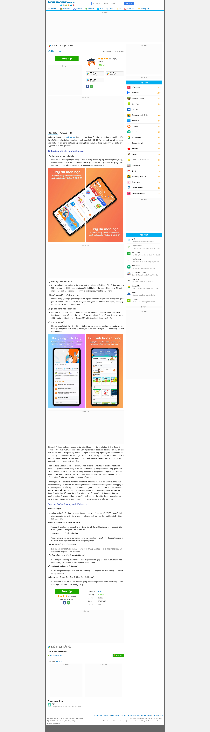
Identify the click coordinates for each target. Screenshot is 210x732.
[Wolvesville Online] (128, 193)
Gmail (134, 171)
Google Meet (136, 137)
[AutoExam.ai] (128, 260)
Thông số (63, 133)
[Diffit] (49, 704)
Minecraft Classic (138, 98)
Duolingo (135, 299)
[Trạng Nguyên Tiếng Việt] (128, 273)
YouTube (135, 149)
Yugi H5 (134, 154)
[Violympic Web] (128, 246)
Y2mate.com (136, 87)
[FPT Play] (128, 126)
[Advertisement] (105, 29)
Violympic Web (137, 246)
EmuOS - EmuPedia (140, 160)
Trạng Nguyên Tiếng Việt (140, 272)
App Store (135, 121)
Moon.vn (135, 109)
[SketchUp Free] (128, 187)
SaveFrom (135, 104)
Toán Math (135, 279)
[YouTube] (128, 148)
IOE (133, 239)
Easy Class (136, 252)
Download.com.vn (49, 46)
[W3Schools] (128, 267)
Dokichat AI (136, 182)
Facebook (147, 715)
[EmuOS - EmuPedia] (128, 159)
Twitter (154, 715)
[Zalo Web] (128, 92)
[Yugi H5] (128, 154)
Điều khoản (115, 715)
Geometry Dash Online (140, 115)
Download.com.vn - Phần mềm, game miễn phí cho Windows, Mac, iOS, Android (61, 3)
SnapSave (135, 132)
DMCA (160, 715)
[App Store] (128, 120)
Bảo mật (124, 715)
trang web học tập (68, 137)
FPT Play (135, 126)
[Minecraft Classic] (128, 98)
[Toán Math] (128, 280)
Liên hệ (140, 715)
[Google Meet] (128, 137)
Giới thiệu (106, 715)
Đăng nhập (98, 715)
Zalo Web (135, 93)
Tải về (72, 133)
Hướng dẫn (132, 715)
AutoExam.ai (136, 259)
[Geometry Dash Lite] (128, 176)
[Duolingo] (128, 300)
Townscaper (136, 165)
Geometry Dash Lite (139, 176)
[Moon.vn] (128, 109)
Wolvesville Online (138, 193)
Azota (134, 292)
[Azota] (128, 293)
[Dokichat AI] (128, 182)
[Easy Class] (128, 253)
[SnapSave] (128, 131)
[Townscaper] (128, 165)
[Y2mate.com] (128, 87)
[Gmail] (128, 171)
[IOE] (128, 240)
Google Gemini (137, 143)
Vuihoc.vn (59, 661)
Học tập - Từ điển (66, 46)
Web (55, 46)
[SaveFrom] (128, 103)
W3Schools (136, 266)
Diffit (53, 704)
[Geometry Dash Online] (128, 115)
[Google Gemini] (128, 143)
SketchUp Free (137, 188)
